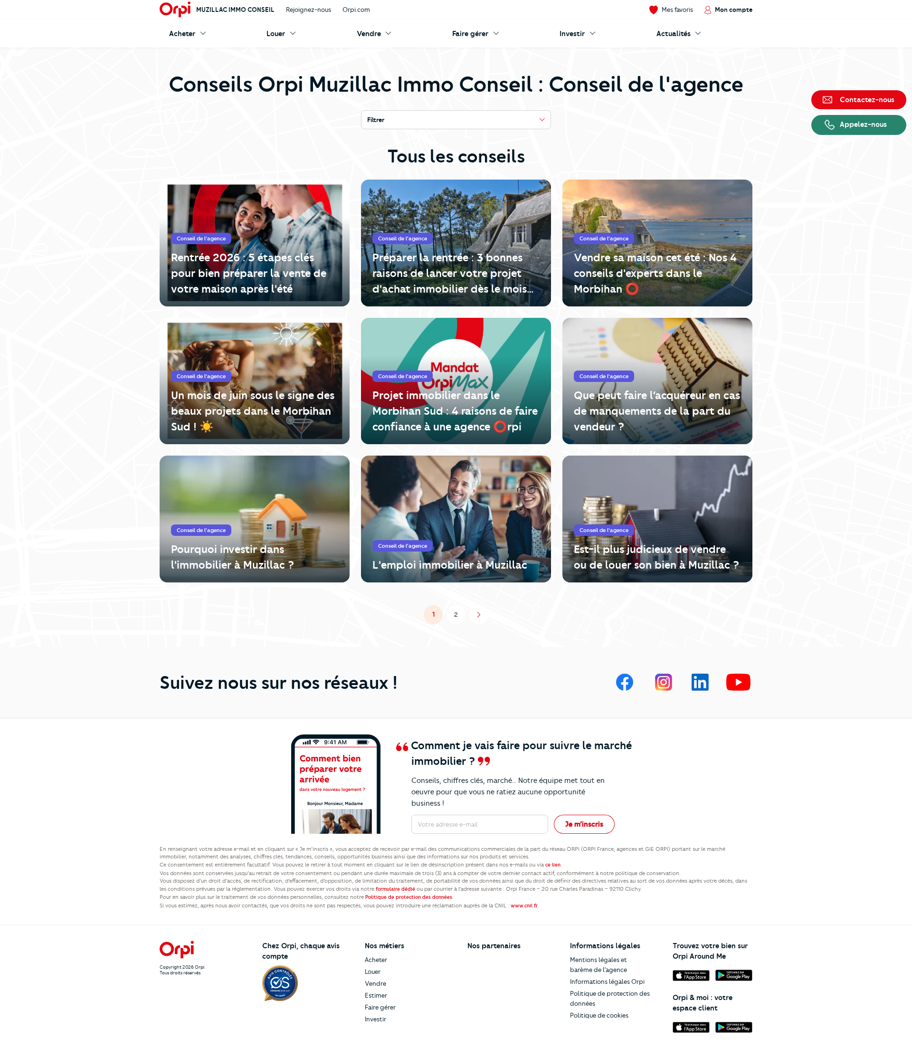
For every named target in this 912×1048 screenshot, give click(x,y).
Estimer (376, 995)
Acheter (376, 959)
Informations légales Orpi (607, 981)
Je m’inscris (584, 824)
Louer (372, 971)
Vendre (375, 983)
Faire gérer (380, 1007)
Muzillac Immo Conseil (235, 9)
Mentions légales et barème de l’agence (598, 964)
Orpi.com (356, 9)
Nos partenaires (494, 946)
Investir (375, 1019)
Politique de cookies (599, 1015)
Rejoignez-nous (308, 9)
